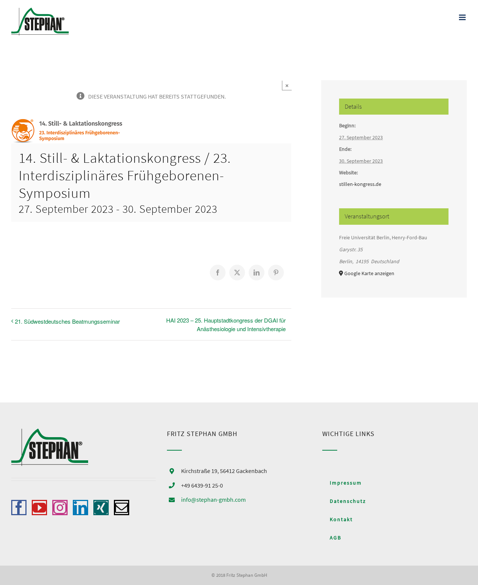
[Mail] (121, 507)
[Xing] (101, 507)
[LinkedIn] (80, 507)
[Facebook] (19, 507)
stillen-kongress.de (360, 184)
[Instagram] (60, 507)
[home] (49, 434)
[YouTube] (39, 507)
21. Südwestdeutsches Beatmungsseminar (67, 321)
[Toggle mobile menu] (463, 17)
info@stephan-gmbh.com (213, 499)
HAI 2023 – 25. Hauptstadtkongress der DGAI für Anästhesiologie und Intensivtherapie (226, 324)
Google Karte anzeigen (369, 273)
